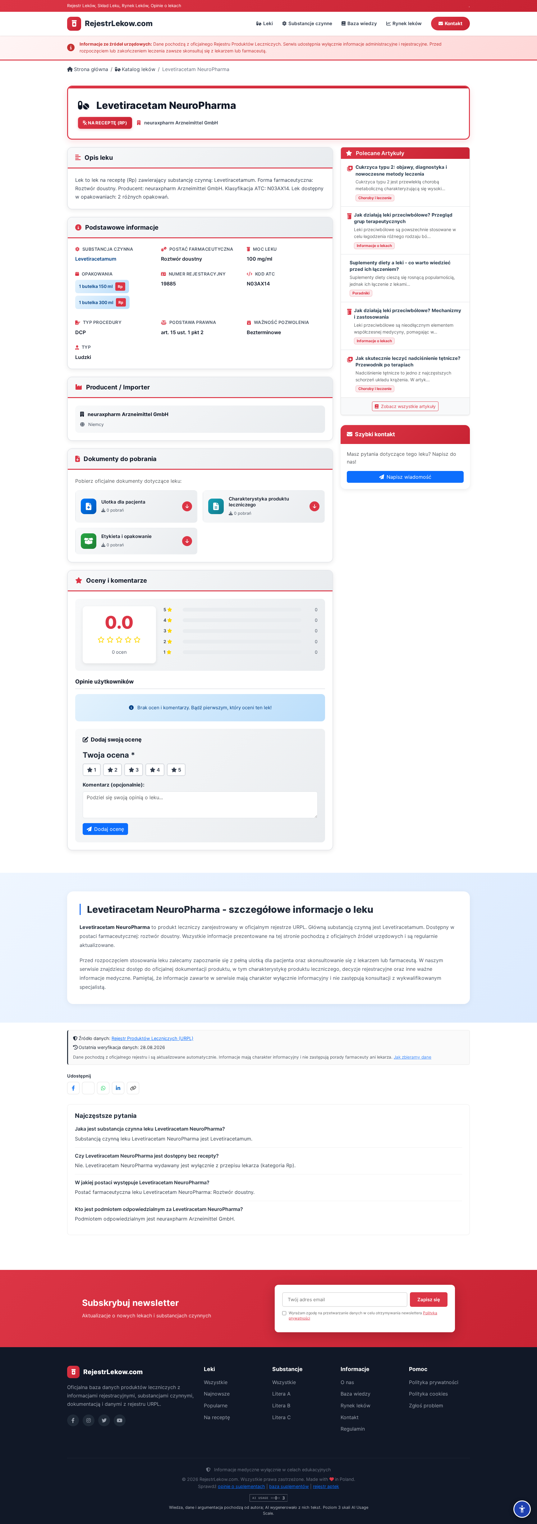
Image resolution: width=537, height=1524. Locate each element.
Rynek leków (407, 23)
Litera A (281, 1394)
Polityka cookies (428, 1394)
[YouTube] (120, 1420)
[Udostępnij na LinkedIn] (118, 1088)
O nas (347, 1382)
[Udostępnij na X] (88, 1088)
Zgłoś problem (426, 1405)
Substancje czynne (310, 23)
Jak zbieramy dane (412, 1057)
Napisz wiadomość (409, 477)
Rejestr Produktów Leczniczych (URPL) (152, 1038)
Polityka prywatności (433, 1382)
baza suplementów (289, 1486)
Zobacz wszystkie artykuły (408, 406)
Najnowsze (217, 1394)
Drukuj (386, 113)
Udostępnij (424, 113)
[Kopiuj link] (133, 1088)
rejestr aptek (326, 1486)
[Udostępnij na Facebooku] (73, 1088)
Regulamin (353, 1429)
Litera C (281, 1417)
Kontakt (453, 23)
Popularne (215, 1405)
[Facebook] (73, 1420)
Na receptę (217, 1417)
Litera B (281, 1405)
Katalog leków (138, 69)
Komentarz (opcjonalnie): (114, 785)
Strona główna (91, 69)
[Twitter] (104, 1420)
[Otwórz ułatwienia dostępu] (522, 1509)
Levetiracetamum (95, 259)
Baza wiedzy (362, 23)
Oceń (354, 113)
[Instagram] (88, 1420)
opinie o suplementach (241, 1486)
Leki (268, 23)
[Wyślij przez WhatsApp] (103, 1088)
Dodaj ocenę (109, 829)
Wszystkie (215, 1382)
